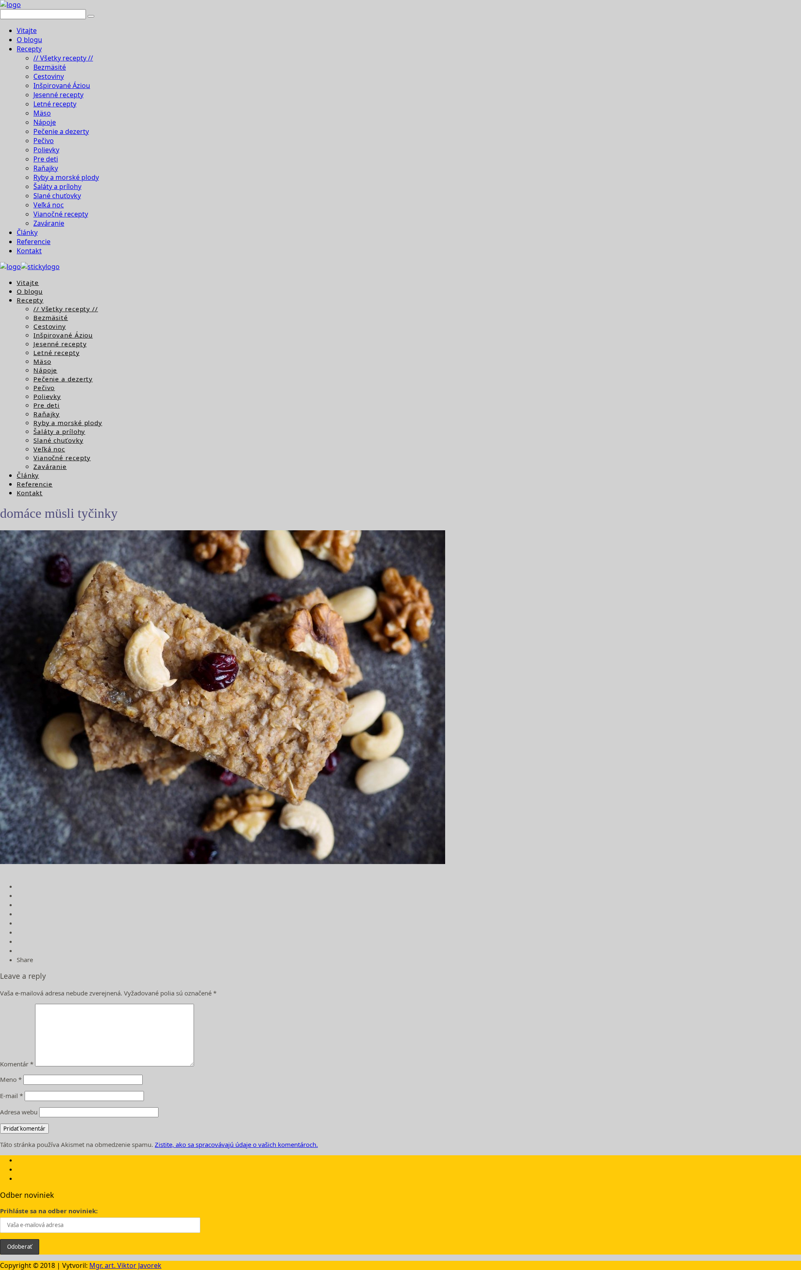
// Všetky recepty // (63, 58)
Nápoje (44, 122)
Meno (11, 1079)
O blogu (29, 39)
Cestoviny (48, 76)
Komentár (16, 1064)
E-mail (11, 1095)
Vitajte (27, 30)
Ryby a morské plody (66, 177)
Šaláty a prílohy (57, 186)
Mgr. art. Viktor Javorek (125, 1265)
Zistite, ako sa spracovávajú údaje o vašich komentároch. (236, 1144)
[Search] (91, 16)
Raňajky (45, 168)
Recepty (29, 48)
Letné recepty (54, 103)
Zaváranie (48, 223)
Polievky (46, 149)
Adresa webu (19, 1112)
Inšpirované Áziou (61, 85)
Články (27, 232)
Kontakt (29, 250)
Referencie (33, 241)
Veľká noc (48, 204)
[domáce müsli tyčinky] (222, 861)
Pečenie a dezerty (61, 131)
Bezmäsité (49, 67)
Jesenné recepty (58, 94)
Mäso (42, 113)
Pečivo (43, 140)
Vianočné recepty (60, 214)
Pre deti (45, 159)
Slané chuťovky (57, 195)
